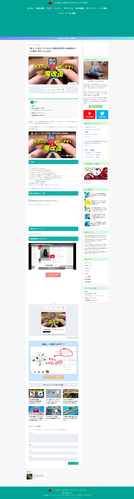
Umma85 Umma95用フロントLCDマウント (40, 204)
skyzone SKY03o (95, 129)
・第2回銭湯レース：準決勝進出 (92, 152)
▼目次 (33, 106)
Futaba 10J (93, 127)
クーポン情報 (71, 13)
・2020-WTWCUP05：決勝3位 (92, 157)
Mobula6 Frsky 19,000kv (90, 134)
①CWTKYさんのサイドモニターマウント (42, 110)
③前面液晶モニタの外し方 (38, 115)
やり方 (87, 145)
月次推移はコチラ (89, 183)
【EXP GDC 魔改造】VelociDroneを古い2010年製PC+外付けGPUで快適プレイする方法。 (95, 236)
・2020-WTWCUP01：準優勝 (92, 155)
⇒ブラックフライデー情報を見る (53, 377)
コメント (31, 433)
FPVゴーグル (69, 8)
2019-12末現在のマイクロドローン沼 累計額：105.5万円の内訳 (76, 495)
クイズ (60, 13)
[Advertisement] (67, 26)
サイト (30, 457)
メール (31, 451)
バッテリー (58, 8)
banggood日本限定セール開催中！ (67, 38)
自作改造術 (80, 8)
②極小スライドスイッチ (38, 113)
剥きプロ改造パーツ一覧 (38, 108)
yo (103, 246)
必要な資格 (40, 8)
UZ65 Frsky (87, 136)
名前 (30, 444)
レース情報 (103, 8)
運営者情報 (45, 495)
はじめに (30, 8)
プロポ (48, 8)
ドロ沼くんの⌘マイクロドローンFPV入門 (71, 3)
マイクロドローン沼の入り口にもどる (53, 274)
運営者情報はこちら (95, 106)
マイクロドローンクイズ (55, 495)
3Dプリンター (91, 8)
